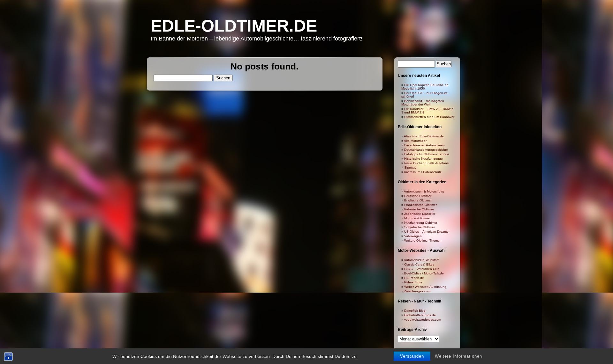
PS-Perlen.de (414, 278)
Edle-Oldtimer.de (234, 25)
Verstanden (412, 356)
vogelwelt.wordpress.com (422, 319)
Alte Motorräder (415, 140)
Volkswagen (413, 236)
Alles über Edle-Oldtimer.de (424, 136)
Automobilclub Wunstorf (421, 260)
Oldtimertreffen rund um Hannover (429, 117)
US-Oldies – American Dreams (426, 231)
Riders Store (413, 282)
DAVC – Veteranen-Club (422, 269)
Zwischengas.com (417, 291)
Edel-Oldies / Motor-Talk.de (424, 273)
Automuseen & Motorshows (424, 191)
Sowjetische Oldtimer (419, 227)
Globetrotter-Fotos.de (420, 315)
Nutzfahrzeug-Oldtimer (420, 222)
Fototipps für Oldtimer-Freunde (426, 154)
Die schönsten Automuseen (424, 145)
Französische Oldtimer (420, 205)
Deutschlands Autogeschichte (426, 149)
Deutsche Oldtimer (417, 196)
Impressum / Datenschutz (423, 172)
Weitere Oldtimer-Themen (423, 240)
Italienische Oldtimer (419, 209)
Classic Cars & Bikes (419, 264)
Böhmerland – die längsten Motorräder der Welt (422, 102)
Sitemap (410, 167)
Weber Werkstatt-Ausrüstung (425, 286)
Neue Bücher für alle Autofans (426, 163)
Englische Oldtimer (418, 200)
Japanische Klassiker (419, 213)
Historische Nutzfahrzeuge (423, 158)
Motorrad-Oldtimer (417, 218)
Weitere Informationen (458, 356)
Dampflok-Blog (415, 310)
